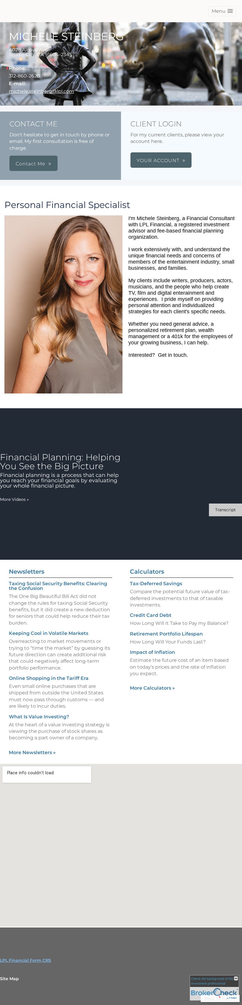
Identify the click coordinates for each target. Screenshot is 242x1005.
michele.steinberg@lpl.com (41, 91)
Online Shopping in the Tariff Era (49, 678)
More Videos (14, 499)
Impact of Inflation (152, 652)
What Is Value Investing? (39, 717)
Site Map (9, 978)
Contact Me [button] (30, 164)
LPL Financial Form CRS (25, 960)
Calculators (147, 571)
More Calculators (152, 688)
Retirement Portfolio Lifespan (166, 634)
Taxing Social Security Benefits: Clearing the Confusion (58, 586)
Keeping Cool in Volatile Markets (48, 633)
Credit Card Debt (150, 615)
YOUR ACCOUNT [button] (158, 160)
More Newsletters (32, 752)
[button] (222, 11)
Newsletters (26, 571)
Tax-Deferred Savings (156, 583)
